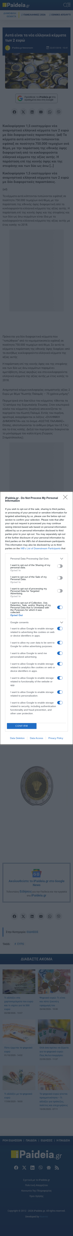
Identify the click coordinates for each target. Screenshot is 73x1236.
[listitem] (36, 558)
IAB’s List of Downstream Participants (41, 548)
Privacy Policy (55, 738)
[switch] (60, 566)
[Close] (66, 498)
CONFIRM (21, 726)
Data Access (36, 738)
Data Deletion (17, 738)
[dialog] (36, 618)
